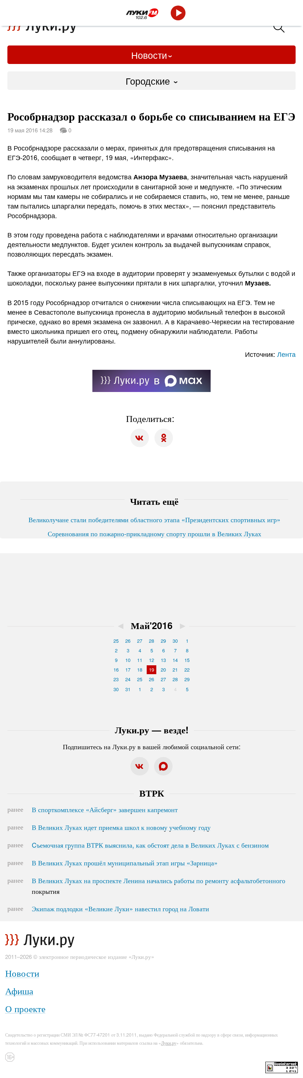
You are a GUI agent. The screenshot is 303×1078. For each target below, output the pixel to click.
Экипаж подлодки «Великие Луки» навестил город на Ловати (120, 908)
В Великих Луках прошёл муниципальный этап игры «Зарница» (125, 862)
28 (151, 640)
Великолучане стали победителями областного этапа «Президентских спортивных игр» (154, 519)
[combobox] (151, 80)
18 (139, 669)
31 (127, 689)
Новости (149, 54)
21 (175, 669)
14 (175, 659)
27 (139, 640)
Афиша (19, 990)
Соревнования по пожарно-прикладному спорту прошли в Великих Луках (154, 533)
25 (116, 640)
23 (116, 679)
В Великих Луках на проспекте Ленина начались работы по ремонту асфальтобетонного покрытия (158, 886)
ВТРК (151, 793)
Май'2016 (152, 625)
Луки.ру (168, 1043)
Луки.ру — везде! (151, 729)
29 (163, 640)
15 (187, 659)
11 (139, 659)
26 (127, 640)
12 (151, 659)
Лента (286, 354)
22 (187, 669)
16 (116, 669)
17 (127, 669)
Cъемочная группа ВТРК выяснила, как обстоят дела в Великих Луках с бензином (150, 844)
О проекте (25, 1008)
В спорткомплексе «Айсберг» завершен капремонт (105, 809)
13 (163, 659)
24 (127, 679)
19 (151, 669)
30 (175, 640)
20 (163, 669)
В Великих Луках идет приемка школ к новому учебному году (121, 827)
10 (127, 659)
